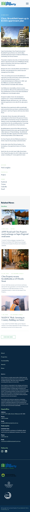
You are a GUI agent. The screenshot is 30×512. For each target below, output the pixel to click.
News (2, 368)
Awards (3, 364)
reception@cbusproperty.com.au (9, 423)
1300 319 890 (4, 418)
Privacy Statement (21, 508)
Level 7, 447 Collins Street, (8, 414)
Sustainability (5, 360)
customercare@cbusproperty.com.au (10, 441)
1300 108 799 (4, 436)
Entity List (6, 509)
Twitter (3, 184)
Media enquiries (5, 426)
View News (4, 206)
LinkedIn (4, 187)
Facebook (4, 182)
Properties (4, 357)
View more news (8, 337)
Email (3, 189)
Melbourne (17, 414)
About (3, 353)
